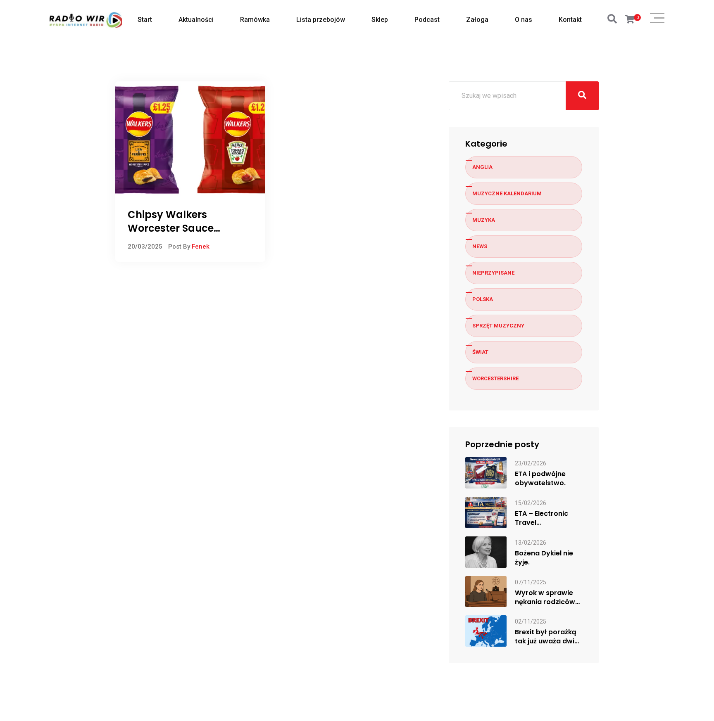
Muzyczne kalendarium (507, 193)
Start (145, 20)
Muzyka (483, 220)
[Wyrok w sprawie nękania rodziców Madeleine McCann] (486, 591)
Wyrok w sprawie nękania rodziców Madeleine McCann (547, 597)
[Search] (612, 19)
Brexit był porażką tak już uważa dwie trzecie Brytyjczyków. (546, 637)
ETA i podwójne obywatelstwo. (540, 479)
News (479, 246)
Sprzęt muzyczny (498, 326)
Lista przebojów (320, 20)
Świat (480, 352)
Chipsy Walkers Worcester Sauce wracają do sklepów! (180, 228)
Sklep (379, 20)
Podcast (427, 20)
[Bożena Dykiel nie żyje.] (486, 551)
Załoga (477, 20)
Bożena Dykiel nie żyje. (544, 558)
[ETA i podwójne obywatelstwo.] (486, 472)
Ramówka (255, 20)
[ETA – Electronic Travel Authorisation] (486, 512)
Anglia (482, 167)
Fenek (200, 246)
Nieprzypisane (493, 273)
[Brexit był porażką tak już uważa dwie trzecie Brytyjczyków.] (486, 631)
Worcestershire (495, 378)
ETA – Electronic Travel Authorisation (541, 518)
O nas (523, 20)
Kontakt (570, 20)
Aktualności (196, 20)
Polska (482, 299)
